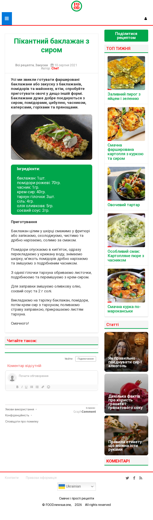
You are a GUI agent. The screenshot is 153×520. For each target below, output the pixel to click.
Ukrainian (73, 486)
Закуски (41, 65)
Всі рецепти (24, 65)
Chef (55, 68)
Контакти (12, 478)
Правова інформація (41, 478)
